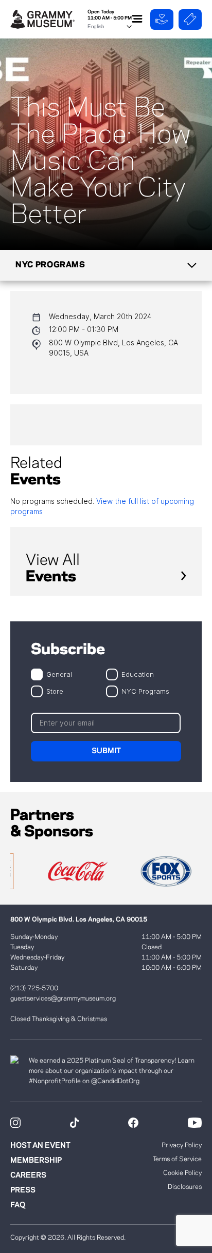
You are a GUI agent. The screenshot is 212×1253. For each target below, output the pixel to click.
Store (54, 691)
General (59, 674)
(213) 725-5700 (34, 988)
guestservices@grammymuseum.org (63, 998)
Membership (36, 1160)
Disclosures (185, 1187)
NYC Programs (145, 691)
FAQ (17, 1205)
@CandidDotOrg (115, 1081)
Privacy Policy (182, 1145)
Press (23, 1190)
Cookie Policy (182, 1173)
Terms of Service (177, 1159)
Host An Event (40, 1145)
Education (137, 674)
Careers (28, 1175)
